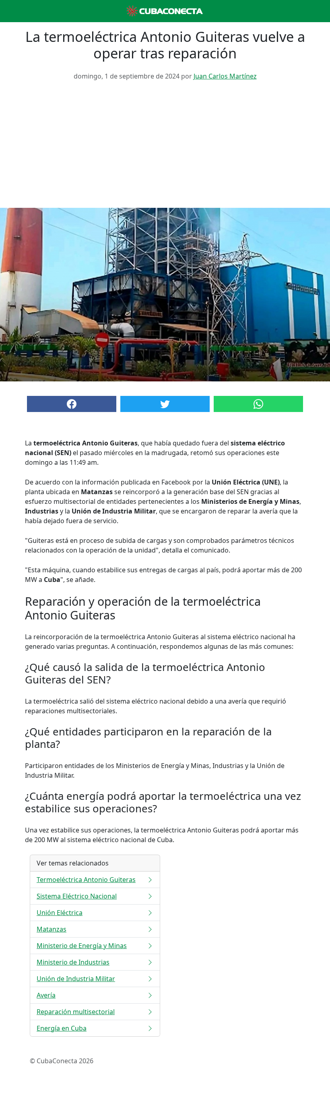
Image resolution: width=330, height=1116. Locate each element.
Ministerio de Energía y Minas (82, 945)
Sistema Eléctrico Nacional (77, 896)
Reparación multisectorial (76, 1011)
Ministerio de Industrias (73, 962)
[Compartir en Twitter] (165, 404)
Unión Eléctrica (59, 912)
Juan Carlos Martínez (225, 76)
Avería (46, 995)
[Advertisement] (165, 147)
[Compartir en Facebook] (71, 404)
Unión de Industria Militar (76, 978)
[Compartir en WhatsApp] (258, 404)
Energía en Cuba (62, 1028)
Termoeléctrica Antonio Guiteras (86, 879)
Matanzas (51, 929)
